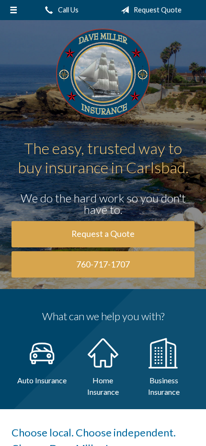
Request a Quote (103, 234)
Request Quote (157, 10)
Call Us (68, 10)
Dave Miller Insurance (103, 74)
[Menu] (13, 10)
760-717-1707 (103, 264)
